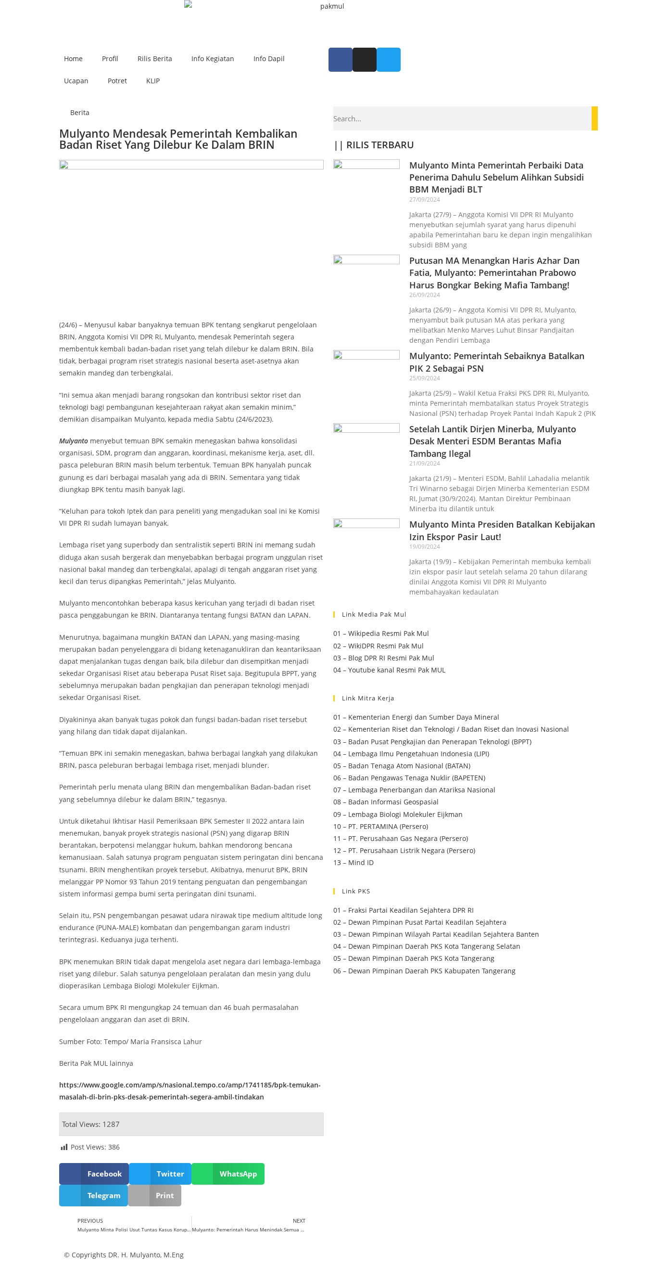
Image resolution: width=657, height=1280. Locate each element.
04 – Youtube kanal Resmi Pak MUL (389, 669)
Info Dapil (269, 58)
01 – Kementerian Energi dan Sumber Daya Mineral (416, 717)
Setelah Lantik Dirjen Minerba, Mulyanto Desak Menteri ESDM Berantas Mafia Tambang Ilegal (492, 441)
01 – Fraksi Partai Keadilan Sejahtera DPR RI (403, 910)
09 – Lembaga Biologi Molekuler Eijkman (398, 814)
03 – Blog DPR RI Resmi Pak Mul (383, 657)
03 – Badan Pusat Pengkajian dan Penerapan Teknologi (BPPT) (432, 741)
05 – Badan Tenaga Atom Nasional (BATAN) (401, 765)
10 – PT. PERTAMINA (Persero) (380, 826)
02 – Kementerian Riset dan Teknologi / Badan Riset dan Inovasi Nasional (451, 729)
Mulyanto (73, 440)
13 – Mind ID (353, 862)
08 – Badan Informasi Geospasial (386, 801)
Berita (79, 112)
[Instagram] (365, 60)
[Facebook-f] (340, 60)
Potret (117, 80)
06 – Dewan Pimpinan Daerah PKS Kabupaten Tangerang (424, 970)
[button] (94, 1174)
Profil (110, 58)
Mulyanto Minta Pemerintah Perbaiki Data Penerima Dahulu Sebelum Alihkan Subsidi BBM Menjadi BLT (496, 177)
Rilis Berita (155, 58)
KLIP (153, 80)
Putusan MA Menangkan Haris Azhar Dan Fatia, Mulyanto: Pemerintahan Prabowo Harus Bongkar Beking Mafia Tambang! (494, 272)
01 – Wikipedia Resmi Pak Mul (381, 633)
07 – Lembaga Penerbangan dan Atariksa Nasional (414, 789)
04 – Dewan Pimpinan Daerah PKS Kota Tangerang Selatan (426, 946)
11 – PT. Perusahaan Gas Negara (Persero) (400, 838)
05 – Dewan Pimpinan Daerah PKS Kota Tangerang (413, 958)
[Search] (595, 118)
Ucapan (76, 80)
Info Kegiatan (212, 58)
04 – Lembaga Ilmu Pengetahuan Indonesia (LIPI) (411, 753)
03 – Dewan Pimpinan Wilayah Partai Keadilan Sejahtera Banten (436, 934)
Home (73, 58)
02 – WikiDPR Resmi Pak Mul (378, 645)
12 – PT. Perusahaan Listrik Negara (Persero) (404, 850)
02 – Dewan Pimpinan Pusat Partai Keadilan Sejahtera (419, 922)
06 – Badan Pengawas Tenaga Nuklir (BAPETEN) (409, 777)
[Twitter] (389, 60)
